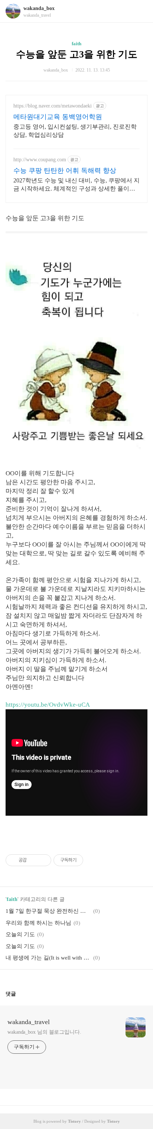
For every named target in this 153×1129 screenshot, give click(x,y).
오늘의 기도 (20, 934)
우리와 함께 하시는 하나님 (38, 923)
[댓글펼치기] (18, 993)
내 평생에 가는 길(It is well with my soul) (48, 958)
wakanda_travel (28, 1022)
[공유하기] (33, 860)
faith (76, 43)
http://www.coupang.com (39, 159)
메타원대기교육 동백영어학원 (57, 117)
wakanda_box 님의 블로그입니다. (44, 1032)
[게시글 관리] (43, 860)
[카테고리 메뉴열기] (140, 11)
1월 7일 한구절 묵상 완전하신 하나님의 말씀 (48, 911)
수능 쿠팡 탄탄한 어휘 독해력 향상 (64, 170)
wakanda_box (39, 8)
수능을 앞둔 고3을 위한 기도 (76, 54)
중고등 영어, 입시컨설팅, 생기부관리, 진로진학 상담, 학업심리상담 (75, 130)
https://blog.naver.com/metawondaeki (52, 106)
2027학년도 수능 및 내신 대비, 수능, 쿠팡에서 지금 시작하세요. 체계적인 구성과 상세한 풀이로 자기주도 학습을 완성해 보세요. (76, 185)
